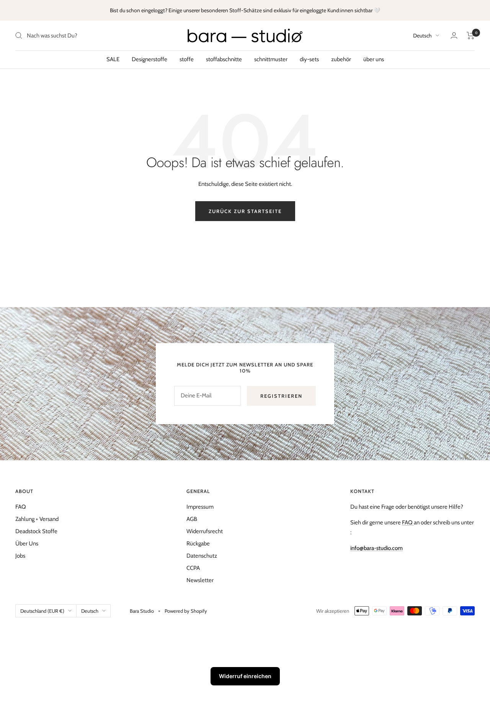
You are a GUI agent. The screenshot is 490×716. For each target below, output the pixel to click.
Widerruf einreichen (245, 676)
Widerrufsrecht (204, 531)
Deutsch (422, 35)
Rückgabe (198, 543)
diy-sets (309, 59)
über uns (373, 59)
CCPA (193, 568)
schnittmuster (270, 59)
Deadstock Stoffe (36, 531)
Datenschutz (201, 555)
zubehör (341, 59)
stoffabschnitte (224, 59)
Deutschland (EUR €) (42, 611)
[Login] (454, 35)
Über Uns (26, 543)
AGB (191, 519)
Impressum (200, 506)
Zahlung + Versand (37, 519)
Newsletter (200, 580)
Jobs (20, 555)
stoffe (187, 59)
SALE (112, 59)
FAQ (20, 506)
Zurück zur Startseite (245, 211)
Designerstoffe (149, 59)
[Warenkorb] (471, 35)
